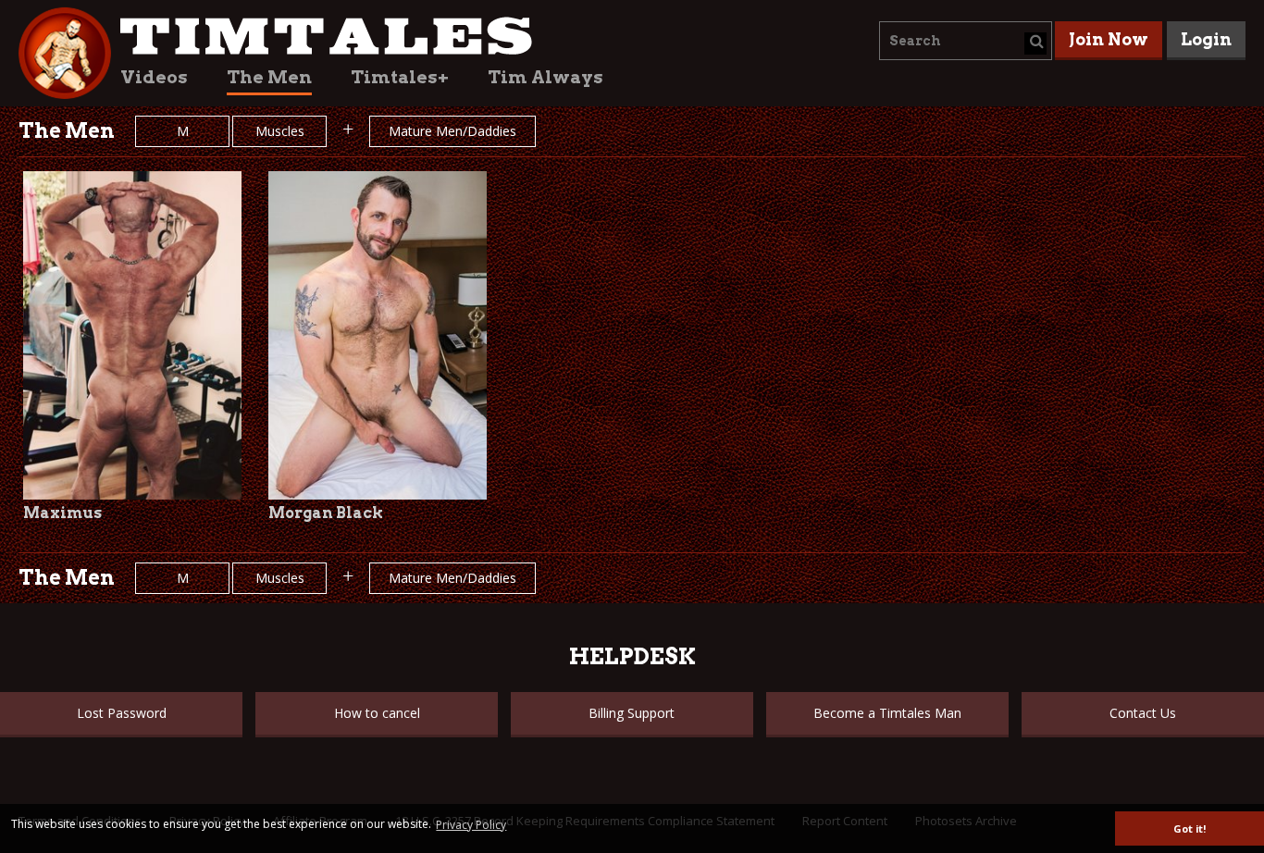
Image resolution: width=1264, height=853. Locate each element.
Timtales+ (400, 77)
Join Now (1108, 39)
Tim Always (545, 77)
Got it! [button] (1189, 828)
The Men (269, 77)
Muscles (279, 131)
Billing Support (632, 713)
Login (1206, 39)
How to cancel (377, 713)
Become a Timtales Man (887, 713)
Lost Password (122, 713)
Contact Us (1142, 713)
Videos (154, 77)
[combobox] (965, 40)
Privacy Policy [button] (471, 825)
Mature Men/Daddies (452, 131)
